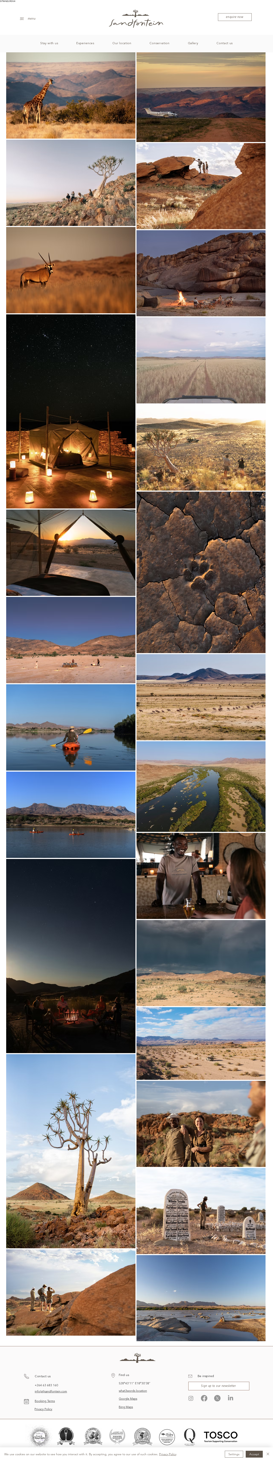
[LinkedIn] (230, 1398)
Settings (234, 1454)
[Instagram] (191, 1398)
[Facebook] (204, 1398)
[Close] (267, 1454)
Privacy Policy (43, 1409)
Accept (254, 1454)
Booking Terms (45, 1401)
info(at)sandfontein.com (51, 1391)
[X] (217, 1398)
